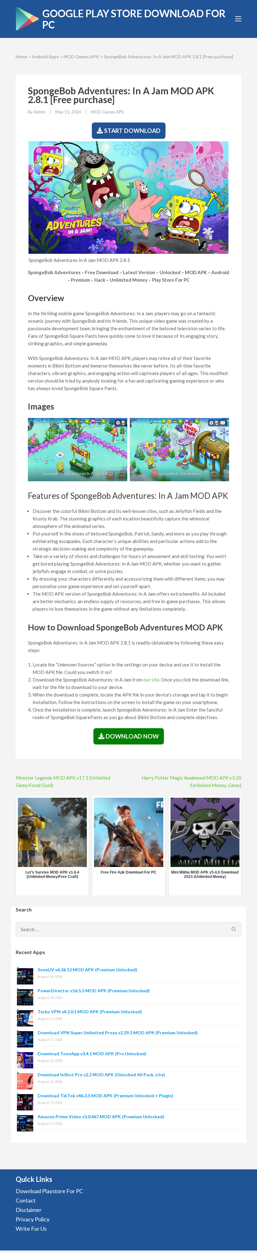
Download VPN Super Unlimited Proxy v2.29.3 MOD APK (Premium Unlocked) (118, 1032)
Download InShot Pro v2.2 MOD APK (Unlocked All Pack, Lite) (101, 1074)
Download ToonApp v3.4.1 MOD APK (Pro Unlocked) (92, 1053)
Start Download (131, 130)
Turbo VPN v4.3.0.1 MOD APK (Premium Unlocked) (90, 1011)
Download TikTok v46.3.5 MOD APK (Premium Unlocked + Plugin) (105, 1095)
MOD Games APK (81, 56)
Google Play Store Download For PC (134, 19)
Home (21, 56)
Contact (26, 1200)
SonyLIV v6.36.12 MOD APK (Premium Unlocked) (87, 969)
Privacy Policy (33, 1219)
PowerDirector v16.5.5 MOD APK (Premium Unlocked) (94, 990)
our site (151, 679)
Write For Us (31, 1228)
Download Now (131, 736)
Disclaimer (29, 1209)
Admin (39, 111)
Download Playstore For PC (49, 1191)
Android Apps (45, 56)
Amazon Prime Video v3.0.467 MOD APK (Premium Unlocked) (101, 1116)
